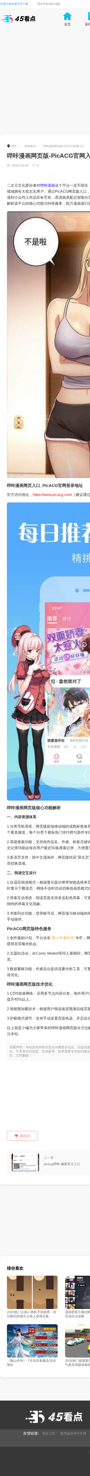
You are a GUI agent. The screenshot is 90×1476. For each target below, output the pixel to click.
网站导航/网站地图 (48, 4)
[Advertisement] (45, 82)
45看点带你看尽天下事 (14, 4)
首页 (14, 146)
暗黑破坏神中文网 (73, 1433)
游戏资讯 (30, 146)
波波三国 (48, 1433)
